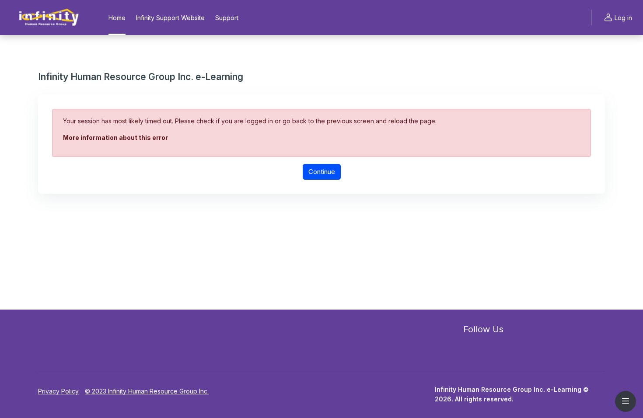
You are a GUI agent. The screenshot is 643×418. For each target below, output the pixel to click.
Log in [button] (623, 17)
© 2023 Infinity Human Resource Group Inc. (147, 391)
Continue (321, 171)
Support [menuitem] (226, 17)
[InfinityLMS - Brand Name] (49, 17)
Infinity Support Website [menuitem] (170, 17)
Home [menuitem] (117, 17)
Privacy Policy (58, 391)
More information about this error (115, 137)
